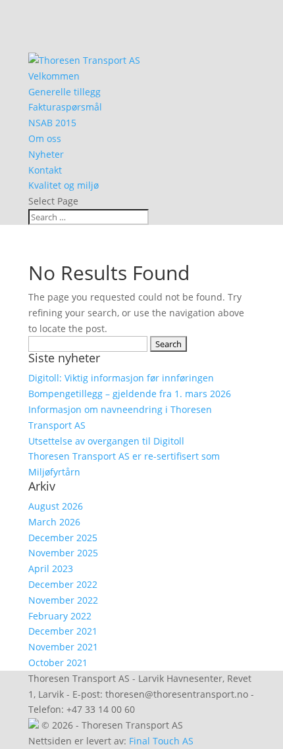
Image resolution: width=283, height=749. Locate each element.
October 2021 (58, 662)
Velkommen (54, 76)
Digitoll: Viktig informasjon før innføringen (121, 378)
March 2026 (54, 522)
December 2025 (62, 537)
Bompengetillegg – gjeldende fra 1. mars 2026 (129, 393)
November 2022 (63, 600)
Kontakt (45, 170)
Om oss (44, 138)
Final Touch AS (161, 741)
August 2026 (55, 506)
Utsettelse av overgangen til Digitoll (106, 441)
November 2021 (63, 646)
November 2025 (63, 552)
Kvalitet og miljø (63, 185)
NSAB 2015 (52, 122)
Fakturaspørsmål (65, 107)
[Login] (33, 725)
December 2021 (62, 631)
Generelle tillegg (64, 91)
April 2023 (50, 568)
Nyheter (46, 154)
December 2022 (62, 584)
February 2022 (59, 616)
